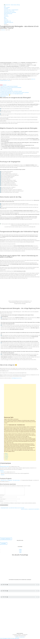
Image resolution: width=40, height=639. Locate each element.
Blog (5, 17)
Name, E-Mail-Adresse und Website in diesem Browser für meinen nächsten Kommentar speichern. (18, 503)
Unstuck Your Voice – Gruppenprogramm (11, 9)
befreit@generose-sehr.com (17, 378)
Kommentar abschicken (4, 505)
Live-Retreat (6, 8)
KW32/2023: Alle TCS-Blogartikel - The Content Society (10, 480)
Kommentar (2, 495)
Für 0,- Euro (6, 19)
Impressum (17, 637)
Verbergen (4, 84)
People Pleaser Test (7, 21)
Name (1, 497)
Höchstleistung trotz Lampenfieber (10, 12)
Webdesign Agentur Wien (4, 466)
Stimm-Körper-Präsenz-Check (9, 11)
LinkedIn (6, 458)
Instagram (6, 456)
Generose (3, 29)
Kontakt (5, 23)
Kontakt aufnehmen (6, 539)
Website (6, 453)
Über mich (6, 14)
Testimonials (6, 16)
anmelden (3, 543)
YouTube (6, 457)
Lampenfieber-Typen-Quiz (8, 22)
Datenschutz (22, 637)
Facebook (6, 454)
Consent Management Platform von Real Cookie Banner (9, 638)
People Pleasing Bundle (8, 13)
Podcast (5, 18)
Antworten (2, 470)
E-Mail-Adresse (3, 499)
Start (5, 6)
